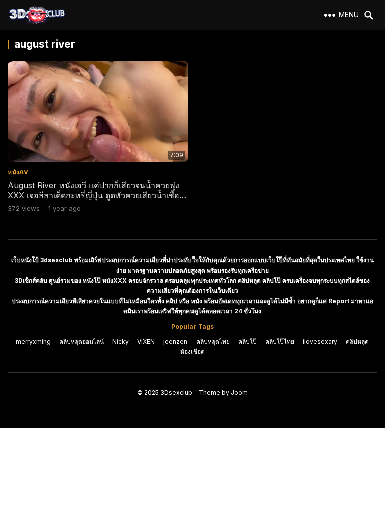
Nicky (120, 341)
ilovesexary (320, 341)
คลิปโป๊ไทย (279, 341)
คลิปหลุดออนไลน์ (81, 341)
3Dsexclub (176, 392)
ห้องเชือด (192, 351)
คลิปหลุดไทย (213, 341)
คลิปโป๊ (247, 341)
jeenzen (175, 341)
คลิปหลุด (357, 341)
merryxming (33, 341)
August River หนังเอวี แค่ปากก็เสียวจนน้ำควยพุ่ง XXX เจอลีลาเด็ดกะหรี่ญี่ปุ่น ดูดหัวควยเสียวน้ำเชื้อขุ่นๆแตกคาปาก (93, 195)
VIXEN (146, 341)
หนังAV (18, 172)
